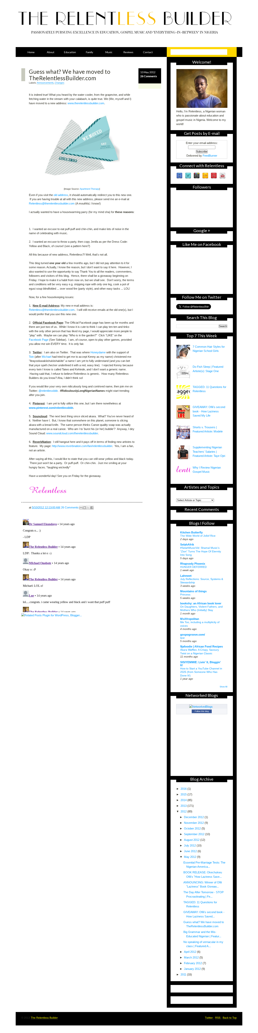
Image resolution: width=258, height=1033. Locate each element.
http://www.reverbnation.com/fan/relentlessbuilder (82, 446)
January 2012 (193, 968)
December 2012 (194, 817)
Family (89, 52)
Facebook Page (38, 339)
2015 (184, 794)
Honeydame (98, 352)
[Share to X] (88, 508)
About (50, 52)
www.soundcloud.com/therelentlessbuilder (72, 433)
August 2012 (192, 839)
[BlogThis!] (85, 508)
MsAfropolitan (189, 618)
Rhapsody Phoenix (192, 563)
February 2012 (193, 963)
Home (31, 52)
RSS (218, 1017)
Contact (148, 52)
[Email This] (81, 508)
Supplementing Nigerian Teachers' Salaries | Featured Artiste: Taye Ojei (209, 451)
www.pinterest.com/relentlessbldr (51, 407)
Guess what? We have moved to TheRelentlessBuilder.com (69, 74)
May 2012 (190, 856)
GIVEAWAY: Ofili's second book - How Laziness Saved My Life (209, 411)
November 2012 (194, 822)
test (182, 637)
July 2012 (190, 845)
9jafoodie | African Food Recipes (201, 646)
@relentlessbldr (48, 390)
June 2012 (191, 851)
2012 (184, 811)
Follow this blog (202, 711)
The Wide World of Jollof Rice (198, 535)
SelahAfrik (187, 544)
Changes (59, 83)
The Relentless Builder (44, 1017)
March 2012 (191, 957)
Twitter (209, 1017)
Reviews (128, 52)
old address (61, 195)
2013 (184, 805)
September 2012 (194, 834)
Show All (223, 687)
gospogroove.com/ (192, 634)
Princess (185, 594)
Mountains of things (193, 591)
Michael (46, 356)
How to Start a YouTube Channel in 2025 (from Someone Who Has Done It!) (201, 672)
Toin (31, 356)
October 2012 (193, 828)
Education (70, 52)
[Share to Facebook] (92, 508)
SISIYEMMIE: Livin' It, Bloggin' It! (200, 664)
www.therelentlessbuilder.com (86, 103)
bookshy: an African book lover (200, 603)
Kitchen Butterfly (191, 532)
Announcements (45, 83)
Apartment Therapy (89, 189)
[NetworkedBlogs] (201, 706)
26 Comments (148, 76)
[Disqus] (91, 565)
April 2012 (190, 951)
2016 (184, 788)
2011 (184, 974)
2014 (184, 800)
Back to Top (230, 1017)
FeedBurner (210, 155)
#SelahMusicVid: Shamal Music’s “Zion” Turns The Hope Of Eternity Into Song (200, 551)
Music (108, 52)
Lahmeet (186, 575)
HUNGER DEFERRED (193, 566)
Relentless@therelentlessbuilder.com (52, 203)
